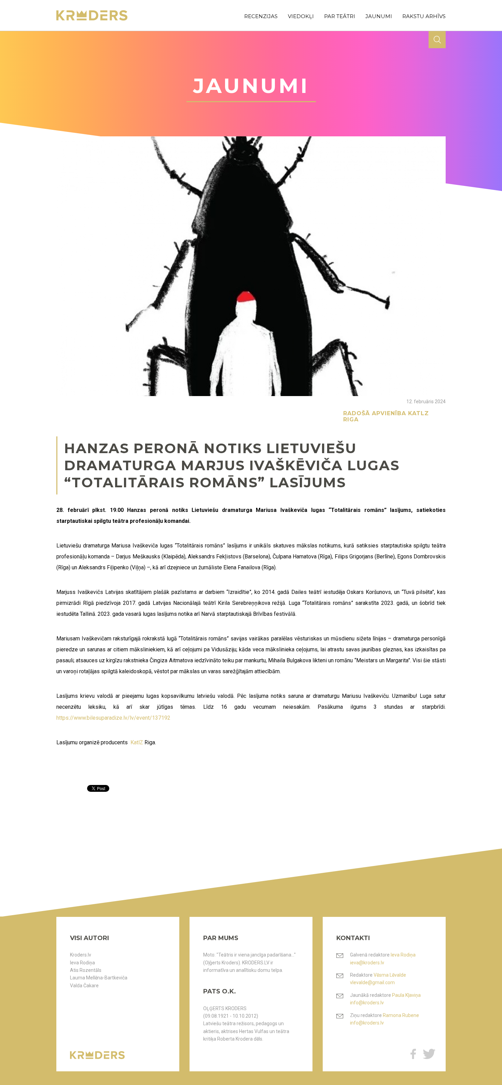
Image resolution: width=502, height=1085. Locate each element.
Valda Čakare (84, 985)
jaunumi (378, 16)
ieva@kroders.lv (367, 962)
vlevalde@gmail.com (372, 982)
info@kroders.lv (367, 1002)
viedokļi (301, 16)
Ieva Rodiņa (82, 962)
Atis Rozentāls (85, 970)
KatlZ (136, 742)
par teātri (339, 16)
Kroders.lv (80, 955)
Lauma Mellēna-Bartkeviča (98, 977)
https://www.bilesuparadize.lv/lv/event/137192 (113, 718)
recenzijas (261, 16)
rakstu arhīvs (424, 16)
